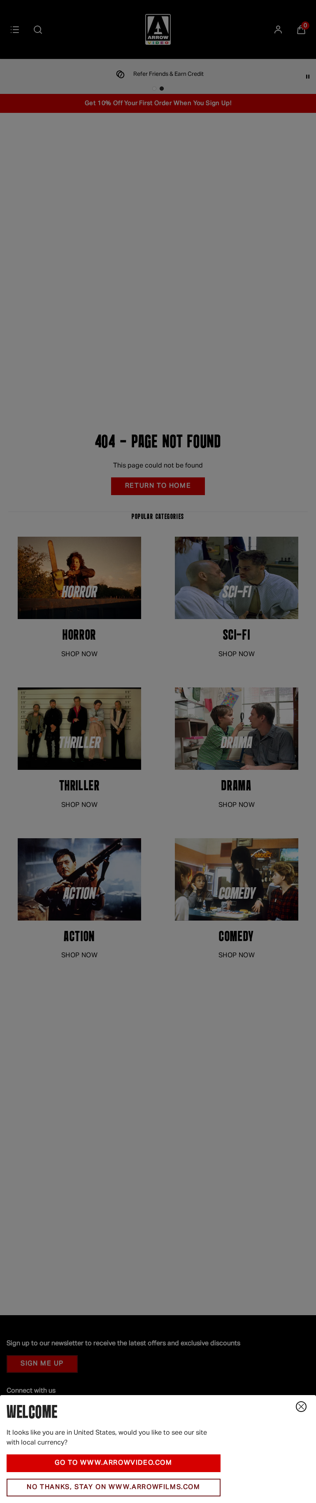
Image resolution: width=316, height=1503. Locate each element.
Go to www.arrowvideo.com (113, 1463)
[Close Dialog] (301, 1407)
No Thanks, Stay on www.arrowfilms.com (113, 1487)
